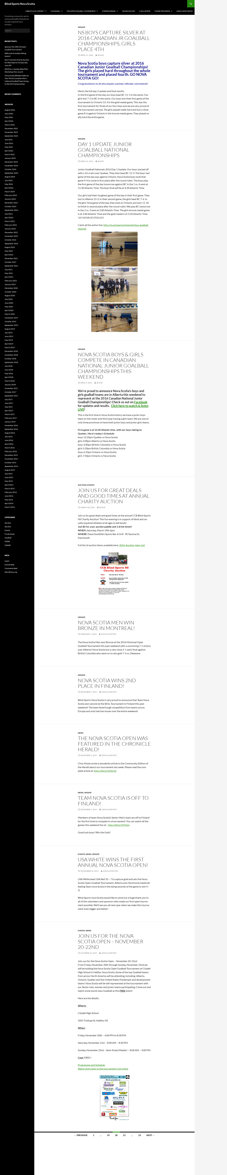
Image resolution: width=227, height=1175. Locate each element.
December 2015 (11, 455)
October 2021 (10, 262)
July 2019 (9, 332)
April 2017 (9, 410)
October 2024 (10, 169)
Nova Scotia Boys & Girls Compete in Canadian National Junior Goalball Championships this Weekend (113, 365)
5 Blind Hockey (128, 11)
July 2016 (9, 436)
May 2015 (9, 481)
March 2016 (10, 448)
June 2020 (9, 303)
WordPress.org (11, 572)
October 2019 (10, 321)
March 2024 (10, 191)
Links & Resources (184, 11)
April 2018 (9, 377)
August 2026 (10, 110)
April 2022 (9, 254)
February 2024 (11, 195)
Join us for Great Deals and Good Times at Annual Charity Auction (113, 496)
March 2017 (10, 414)
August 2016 (10, 433)
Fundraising (9, 534)
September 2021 (11, 266)
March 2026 (10, 125)
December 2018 (11, 351)
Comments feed (11, 568)
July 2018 (9, 366)
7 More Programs (162, 11)
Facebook (140, 402)
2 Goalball (55, 11)
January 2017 (10, 422)
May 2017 (9, 407)
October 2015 (10, 462)
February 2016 (11, 451)
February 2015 (11, 492)
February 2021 (11, 280)
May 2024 (9, 184)
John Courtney (109, 634)
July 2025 (9, 139)
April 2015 (9, 485)
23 (139, 1135)
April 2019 (9, 344)
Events (90, 485)
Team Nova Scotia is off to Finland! (113, 801)
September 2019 (11, 325)
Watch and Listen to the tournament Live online (103, 1068)
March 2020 (10, 314)
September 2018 (11, 362)
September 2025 (11, 136)
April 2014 (9, 503)
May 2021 (9, 273)
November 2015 (11, 459)
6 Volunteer (144, 11)
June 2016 (9, 440)
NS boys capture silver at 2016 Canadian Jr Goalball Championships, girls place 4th (114, 40)
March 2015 (10, 488)
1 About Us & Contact (34, 11)
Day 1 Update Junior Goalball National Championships (105, 149)
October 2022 (10, 240)
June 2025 (9, 143)
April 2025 (9, 151)
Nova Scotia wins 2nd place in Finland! (107, 683)
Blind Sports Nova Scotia (20, 3)
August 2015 (10, 470)
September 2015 (11, 466)
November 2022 (11, 236)
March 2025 (10, 154)
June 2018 (9, 370)
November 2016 (11, 425)
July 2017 (9, 399)
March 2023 (10, 221)
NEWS (80, 733)
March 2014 (10, 507)
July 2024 (9, 180)
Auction (82, 485)
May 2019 (9, 340)
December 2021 (11, 258)
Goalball (8, 538)
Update (81, 27)
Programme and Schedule (91, 1064)
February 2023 (11, 225)
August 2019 (10, 329)
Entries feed (9, 564)
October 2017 (10, 392)
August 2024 (10, 177)
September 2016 (11, 429)
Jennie (100, 55)
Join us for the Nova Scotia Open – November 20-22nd (110, 941)
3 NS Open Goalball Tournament (81, 11)
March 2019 (10, 347)
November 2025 (11, 132)
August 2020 (10, 295)
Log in (7, 561)
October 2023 (10, 206)
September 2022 (11, 243)
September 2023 (11, 210)
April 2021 (9, 277)
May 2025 (9, 147)
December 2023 (11, 203)
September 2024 (11, 173)
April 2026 (9, 121)
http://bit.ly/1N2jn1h (105, 770)
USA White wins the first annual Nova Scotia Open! (113, 862)
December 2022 (11, 232)
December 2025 (11, 128)
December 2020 (11, 288)
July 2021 (9, 269)
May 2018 (9, 373)
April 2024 (9, 188)
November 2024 (11, 165)
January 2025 (10, 158)
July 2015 (9, 474)
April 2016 (9, 444)
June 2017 (9, 403)
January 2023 (10, 229)
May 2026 (9, 117)
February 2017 (11, 418)
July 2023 (9, 214)
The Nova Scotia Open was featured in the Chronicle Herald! (114, 743)
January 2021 (10, 284)
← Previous (80, 1135)
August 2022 (10, 247)
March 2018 (10, 381)
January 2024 (10, 199)
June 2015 (9, 477)
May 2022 (9, 251)
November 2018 (11, 355)
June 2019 (9, 336)
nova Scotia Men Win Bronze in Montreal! (106, 625)
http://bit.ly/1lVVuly (119, 824)
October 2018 (10, 358)
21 (124, 1135)
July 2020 (9, 299)
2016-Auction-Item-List (132, 545)
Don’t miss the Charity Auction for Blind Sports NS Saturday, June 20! (17, 63)
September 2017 (11, 396)
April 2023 (9, 217)
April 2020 (9, 310)
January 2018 (10, 384)
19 (108, 1135)
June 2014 (9, 496)
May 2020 (9, 306)
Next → (150, 1135)
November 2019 (11, 318)
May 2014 (9, 499)
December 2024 (11, 162)
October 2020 (10, 292)
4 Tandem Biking (109, 11)
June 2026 (9, 113)
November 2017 (11, 388)
